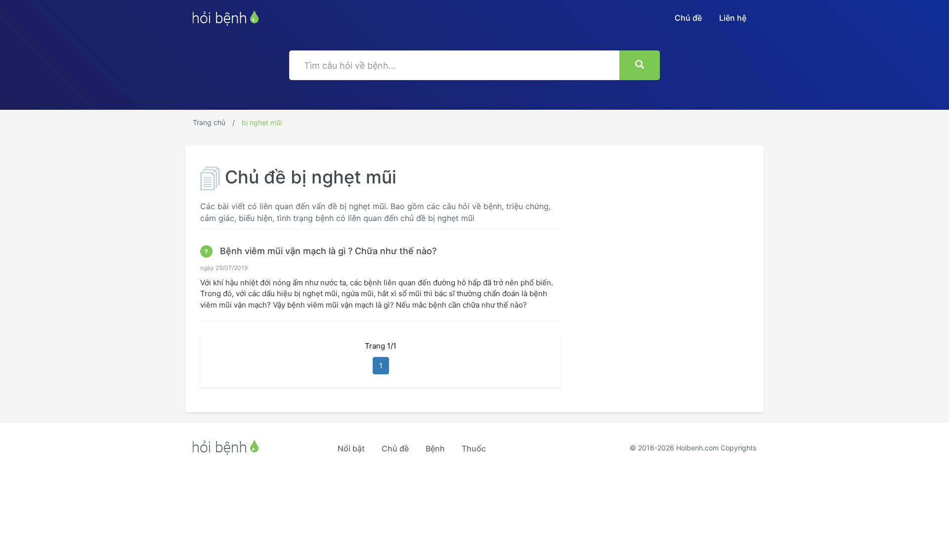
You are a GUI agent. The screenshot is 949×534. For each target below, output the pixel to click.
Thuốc (474, 448)
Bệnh (435, 448)
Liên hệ (732, 18)
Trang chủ (209, 122)
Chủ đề (688, 18)
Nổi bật (351, 448)
